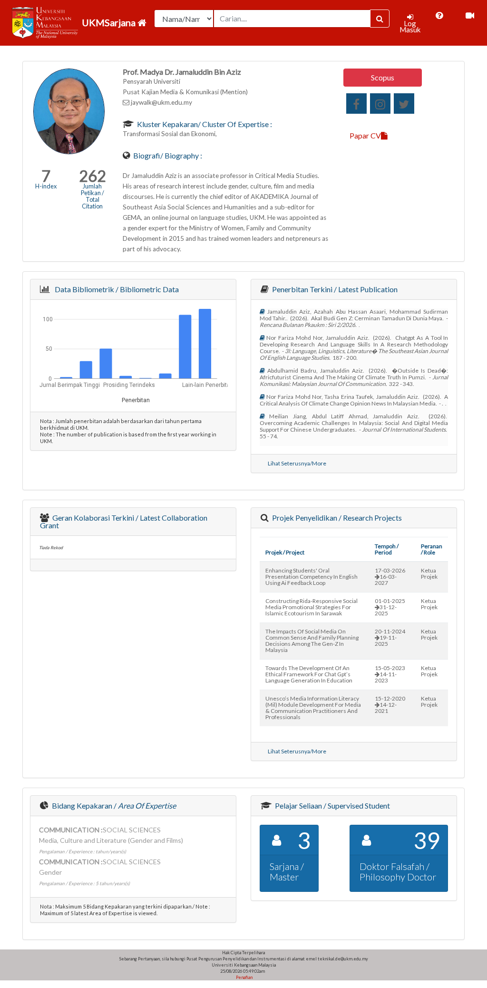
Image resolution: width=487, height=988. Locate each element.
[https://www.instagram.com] (380, 103)
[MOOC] (470, 16)
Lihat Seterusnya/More (297, 463)
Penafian (244, 977)
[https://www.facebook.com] (356, 103)
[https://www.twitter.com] (404, 103)
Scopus (382, 77)
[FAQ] (439, 16)
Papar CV (365, 135)
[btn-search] (380, 19)
